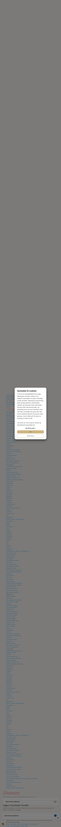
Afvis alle (30, 436)
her (34, 425)
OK (30, 432)
